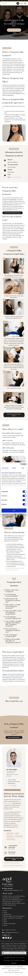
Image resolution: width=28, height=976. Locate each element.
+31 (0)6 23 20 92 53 (9, 930)
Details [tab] (14, 468)
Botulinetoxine (10, 833)
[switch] (24, 496)
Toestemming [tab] (5, 468)
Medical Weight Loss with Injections (14, 916)
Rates (5, 920)
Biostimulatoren (18, 836)
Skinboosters (10, 836)
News (5, 921)
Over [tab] (23, 468)
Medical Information (9, 923)
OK (14, 510)
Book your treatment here (14, 414)
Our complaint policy (8, 950)
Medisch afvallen (11, 839)
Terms (5, 925)
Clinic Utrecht (8, 888)
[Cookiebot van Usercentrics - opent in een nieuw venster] (20, 464)
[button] (14, 591)
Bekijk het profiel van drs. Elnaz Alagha (14, 859)
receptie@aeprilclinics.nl (11, 932)
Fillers (17, 833)
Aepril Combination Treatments (13, 918)
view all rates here (16, 177)
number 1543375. (21, 948)
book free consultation (12, 212)
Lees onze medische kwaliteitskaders (13, 865)
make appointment (13, 737)
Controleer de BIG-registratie (11, 862)
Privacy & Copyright (20, 950)
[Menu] (25, 3)
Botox (5, 910)
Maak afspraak (13, 30)
